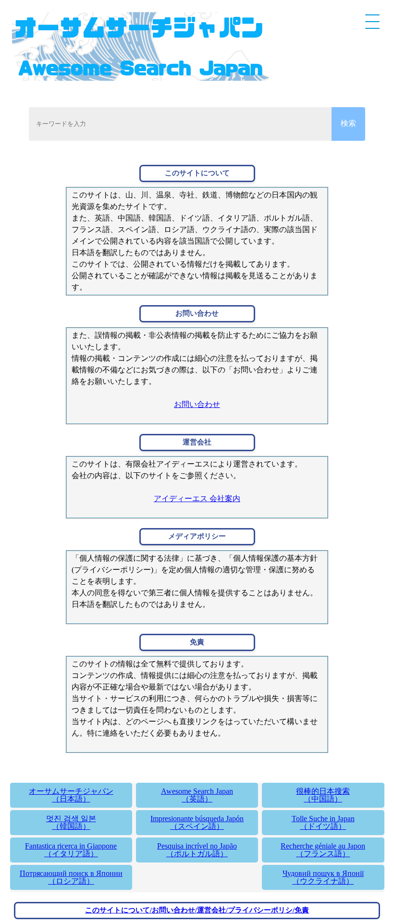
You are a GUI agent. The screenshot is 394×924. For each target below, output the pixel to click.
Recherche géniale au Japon (323, 850)
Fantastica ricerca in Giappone (71, 850)
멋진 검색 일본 (71, 822)
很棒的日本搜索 (323, 795)
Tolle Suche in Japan (323, 822)
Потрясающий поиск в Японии (71, 877)
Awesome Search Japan (197, 795)
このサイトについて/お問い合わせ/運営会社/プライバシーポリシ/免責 (197, 910)
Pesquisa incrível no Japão (197, 850)
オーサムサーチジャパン (71, 795)
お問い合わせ (197, 404)
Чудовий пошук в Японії (323, 877)
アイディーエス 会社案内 (197, 498)
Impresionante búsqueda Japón (197, 822)
